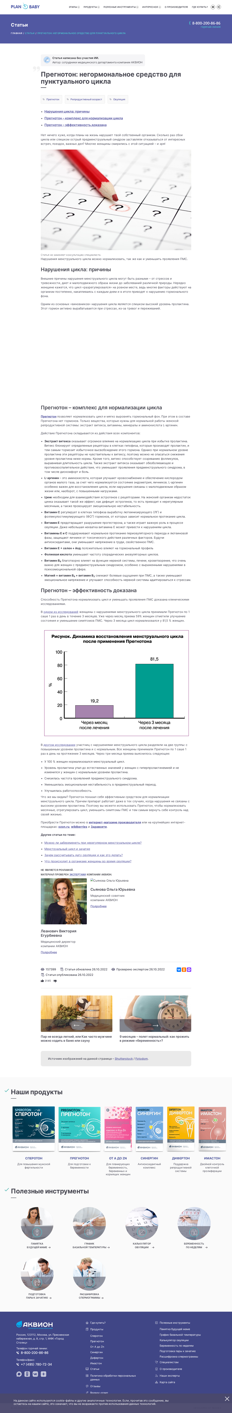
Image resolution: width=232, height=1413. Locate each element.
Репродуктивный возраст (86, 99)
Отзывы (95, 1386)
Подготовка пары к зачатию (178, 1351)
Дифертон (96, 1357)
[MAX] (189, 969)
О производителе (176, 7)
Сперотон (96, 1335)
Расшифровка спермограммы (179, 1356)
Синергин (96, 1352)
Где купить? (200, 7)
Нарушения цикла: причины (67, 111)
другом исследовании (59, 745)
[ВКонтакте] (179, 969)
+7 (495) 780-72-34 (36, 1364)
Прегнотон (52, 99)
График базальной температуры (180, 1334)
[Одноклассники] (184, 969)
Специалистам (169, 1362)
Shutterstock (124, 1058)
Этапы (73, 7)
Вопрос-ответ (99, 1392)
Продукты (90, 7)
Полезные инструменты (119, 7)
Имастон (96, 1363)
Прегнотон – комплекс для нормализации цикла (83, 118)
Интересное (150, 7)
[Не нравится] (55, 980)
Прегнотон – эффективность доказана (75, 125)
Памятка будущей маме (175, 1329)
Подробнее (49, 952)
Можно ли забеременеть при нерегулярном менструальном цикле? (93, 842)
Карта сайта (167, 1382)
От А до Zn (97, 1346)
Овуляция (119, 99)
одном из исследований (61, 612)
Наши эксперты (170, 1375)
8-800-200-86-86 (34, 1353)
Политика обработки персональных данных (113, 1377)
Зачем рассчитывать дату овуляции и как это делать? (83, 855)
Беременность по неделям (177, 1345)
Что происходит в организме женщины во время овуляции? (87, 861)
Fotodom (141, 1058)
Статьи (94, 1368)
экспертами (77, 874)
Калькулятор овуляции (174, 1340)
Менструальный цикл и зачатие (67, 849)
